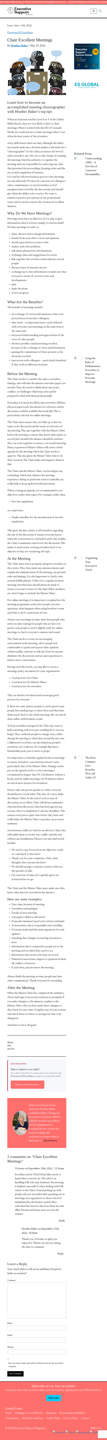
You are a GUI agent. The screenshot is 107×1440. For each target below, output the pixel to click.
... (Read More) (49, 1140)
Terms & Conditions (32, 1418)
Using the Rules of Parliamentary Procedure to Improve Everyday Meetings (92, 370)
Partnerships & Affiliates (72, 1413)
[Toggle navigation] (94, 11)
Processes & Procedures (20, 32)
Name (10, 1323)
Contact (85, 1418)
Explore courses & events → (27, 1085)
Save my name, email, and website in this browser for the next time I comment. (35, 1365)
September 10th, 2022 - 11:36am (46, 1168)
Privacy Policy (70, 1418)
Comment (12, 1280)
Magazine (51, 1413)
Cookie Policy (53, 1418)
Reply (62, 1220)
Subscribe (53, 1398)
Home (8, 1413)
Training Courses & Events (28, 1413)
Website (10, 1347)
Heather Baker (19, 45)
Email (10, 1335)
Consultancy (12, 1418)
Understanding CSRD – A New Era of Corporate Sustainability (93, 166)
